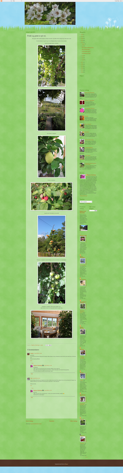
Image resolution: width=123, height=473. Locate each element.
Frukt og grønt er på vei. (86, 51)
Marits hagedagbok (82, 257)
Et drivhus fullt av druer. (89, 139)
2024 (82, 38)
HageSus (33, 5)
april (83, 59)
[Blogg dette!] (47, 345)
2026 (82, 34)
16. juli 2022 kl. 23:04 (48, 365)
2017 (82, 70)
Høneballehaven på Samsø (83, 302)
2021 (82, 62)
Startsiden (51, 421)
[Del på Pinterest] (51, 345)
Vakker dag (82, 435)
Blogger (66, 464)
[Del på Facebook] (49, 345)
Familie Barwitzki (82, 328)
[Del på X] (48, 345)
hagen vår (82, 419)
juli (83, 46)
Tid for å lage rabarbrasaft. (89, 92)
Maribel (31, 353)
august (83, 44)
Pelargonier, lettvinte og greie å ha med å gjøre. (90, 164)
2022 (82, 42)
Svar (31, 360)
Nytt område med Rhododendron (88, 47)
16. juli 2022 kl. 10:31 (36, 378)
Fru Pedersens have (82, 395)
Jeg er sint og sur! (88, 124)
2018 (82, 68)
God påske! (87, 132)
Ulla (31, 378)
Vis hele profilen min (83, 195)
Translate (88, 203)
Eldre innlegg (73, 421)
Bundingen (82, 349)
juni (83, 55)
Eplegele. (86, 116)
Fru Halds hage (83, 279)
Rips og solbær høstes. (86, 49)
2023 (82, 40)
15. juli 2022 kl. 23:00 (38, 353)
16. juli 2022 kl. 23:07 (48, 390)
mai (83, 57)
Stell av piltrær (87, 155)
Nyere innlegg (29, 421)
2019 (82, 66)
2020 (82, 64)
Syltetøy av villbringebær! (89, 100)
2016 (82, 72)
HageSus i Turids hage (38, 365)
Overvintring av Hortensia (89, 108)
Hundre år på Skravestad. (83, 211)
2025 (82, 36)
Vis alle (86, 457)
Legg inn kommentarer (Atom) (36, 423)
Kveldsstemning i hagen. (86, 53)
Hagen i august (86, 283)
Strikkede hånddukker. (89, 147)
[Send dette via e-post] (46, 345)
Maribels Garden (83, 235)
